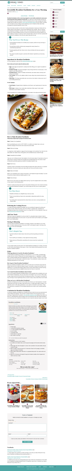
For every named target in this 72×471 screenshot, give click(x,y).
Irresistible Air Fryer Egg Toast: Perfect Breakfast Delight (27, 407)
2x (43, 323)
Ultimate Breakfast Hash (27, 61)
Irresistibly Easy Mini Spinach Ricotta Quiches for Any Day (56, 55)
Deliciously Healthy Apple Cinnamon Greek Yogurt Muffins (19, 449)
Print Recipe (31, 15)
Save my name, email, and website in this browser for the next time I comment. (27, 438)
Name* (9, 434)
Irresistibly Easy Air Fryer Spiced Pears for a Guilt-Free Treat (56, 106)
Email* (29, 434)
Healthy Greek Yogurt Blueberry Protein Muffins (17, 456)
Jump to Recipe (24, 15)
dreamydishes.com (42, 468)
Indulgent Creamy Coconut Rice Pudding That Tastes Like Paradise (57, 80)
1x (41, 323)
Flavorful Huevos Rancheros (15, 211)
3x (45, 323)
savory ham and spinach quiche (29, 22)
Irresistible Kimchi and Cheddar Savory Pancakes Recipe (41, 407)
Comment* (10, 422)
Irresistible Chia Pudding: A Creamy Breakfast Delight (13, 406)
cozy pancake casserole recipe (30, 295)
